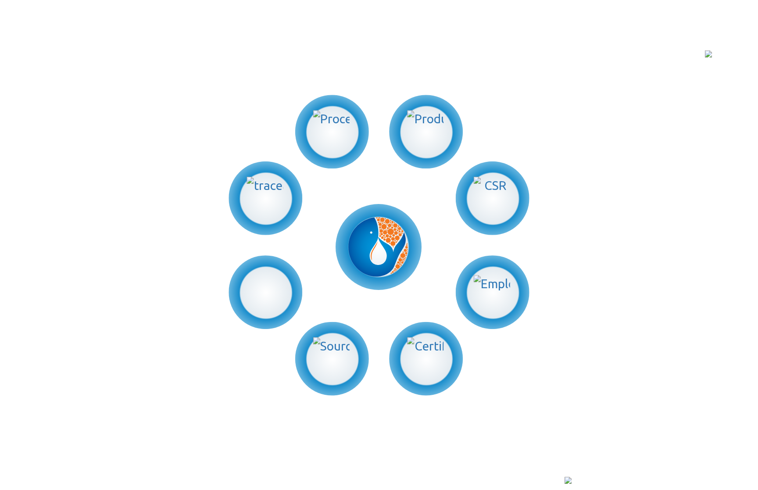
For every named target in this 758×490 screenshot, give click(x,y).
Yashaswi (169, 481)
